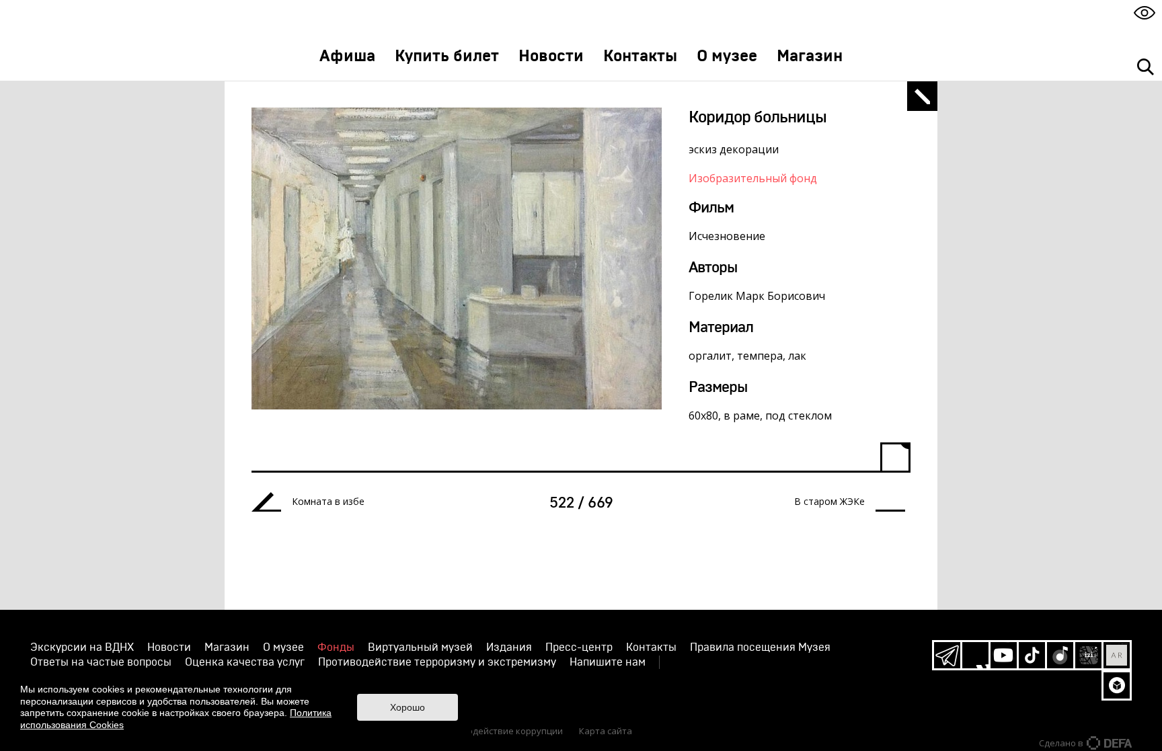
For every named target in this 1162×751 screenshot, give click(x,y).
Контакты (640, 56)
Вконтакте (975, 655)
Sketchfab (1116, 685)
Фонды (335, 647)
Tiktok (1032, 655)
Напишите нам (608, 662)
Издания (509, 647)
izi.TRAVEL (1088, 655)
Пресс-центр (579, 647)
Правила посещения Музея (760, 647)
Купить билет (447, 56)
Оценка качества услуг (245, 662)
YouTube (1004, 655)
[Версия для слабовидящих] (1144, 12)
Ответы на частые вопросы (100, 662)
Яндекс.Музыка (1060, 655)
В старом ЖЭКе (829, 502)
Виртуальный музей (420, 647)
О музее (727, 56)
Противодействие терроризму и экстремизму (437, 662)
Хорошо (407, 707)
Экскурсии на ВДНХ (82, 647)
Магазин (810, 56)
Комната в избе (328, 502)
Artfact (1116, 655)
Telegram (947, 655)
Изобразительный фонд (753, 178)
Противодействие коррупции (499, 731)
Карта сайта (605, 731)
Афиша (347, 56)
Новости (551, 56)
